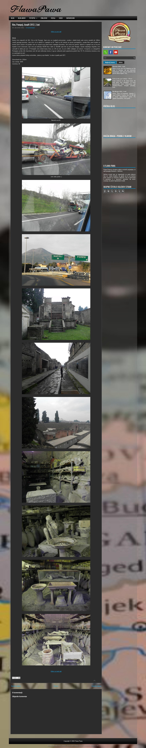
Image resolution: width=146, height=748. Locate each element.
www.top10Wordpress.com (91, 745)
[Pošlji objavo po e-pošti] (13, 678)
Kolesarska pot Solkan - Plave (122, 79)
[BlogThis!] (15, 678)
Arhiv (121, 62)
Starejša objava (96, 686)
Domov (56, 686)
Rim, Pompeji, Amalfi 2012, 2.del (26, 24)
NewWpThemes (57, 745)
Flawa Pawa (78, 741)
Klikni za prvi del (56, 31)
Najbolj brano (110, 62)
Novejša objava (16, 686)
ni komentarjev (30, 28)
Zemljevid (44, 18)
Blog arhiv (22, 18)
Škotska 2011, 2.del (118, 66)
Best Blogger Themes (77, 745)
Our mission (70, 18)
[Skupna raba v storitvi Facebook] (19, 678)
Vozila (53, 18)
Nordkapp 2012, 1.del (119, 91)
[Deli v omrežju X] (17, 678)
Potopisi (33, 18)
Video (61, 18)
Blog (12, 18)
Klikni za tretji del (56, 671)
